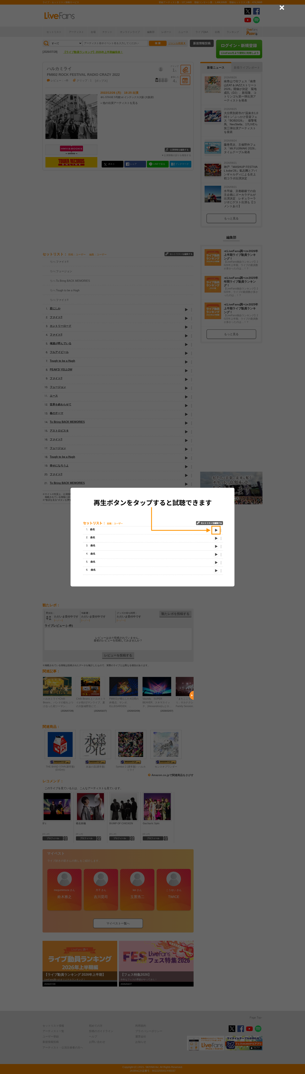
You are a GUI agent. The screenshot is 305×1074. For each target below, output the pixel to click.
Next (191, 695)
